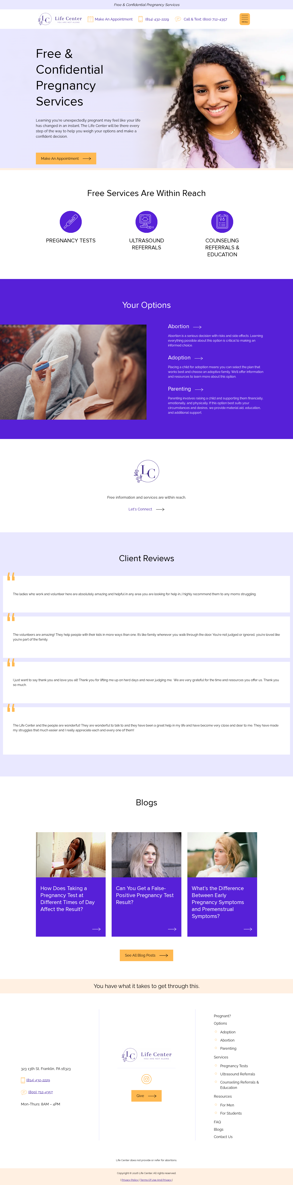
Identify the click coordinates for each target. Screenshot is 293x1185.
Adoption (228, 1032)
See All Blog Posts (140, 955)
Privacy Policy (130, 1179)
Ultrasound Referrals (237, 1074)
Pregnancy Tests (234, 1066)
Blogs (218, 1129)
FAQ (217, 1122)
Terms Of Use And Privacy (156, 1179)
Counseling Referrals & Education (240, 1085)
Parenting (228, 1048)
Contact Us (223, 1137)
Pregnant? (222, 1016)
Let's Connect (140, 509)
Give (140, 1096)
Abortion (227, 1040)
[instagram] (146, 1079)
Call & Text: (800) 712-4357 (205, 19)
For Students (231, 1113)
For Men (227, 1105)
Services (221, 1057)
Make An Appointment (114, 19)
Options (220, 1023)
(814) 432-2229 (157, 19)
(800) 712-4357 (40, 1092)
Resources (223, 1096)
